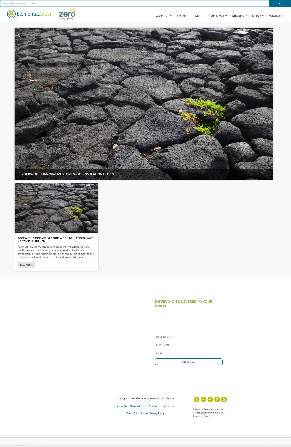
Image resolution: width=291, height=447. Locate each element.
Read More (26, 264)
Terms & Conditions (137, 413)
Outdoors (238, 15)
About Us (122, 406)
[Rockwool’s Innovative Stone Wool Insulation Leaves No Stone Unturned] (56, 208)
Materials (275, 15)
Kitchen (181, 15)
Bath (197, 15)
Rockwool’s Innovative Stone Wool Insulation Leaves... (69, 174)
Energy (256, 15)
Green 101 (162, 15)
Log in (273, 441)
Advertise (169, 406)
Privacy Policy (157, 413)
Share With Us (138, 406)
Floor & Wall (216, 15)
